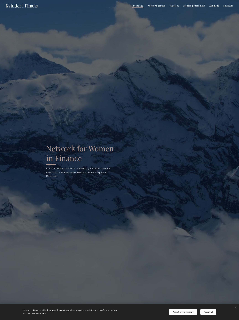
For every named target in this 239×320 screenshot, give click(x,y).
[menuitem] (138, 5)
